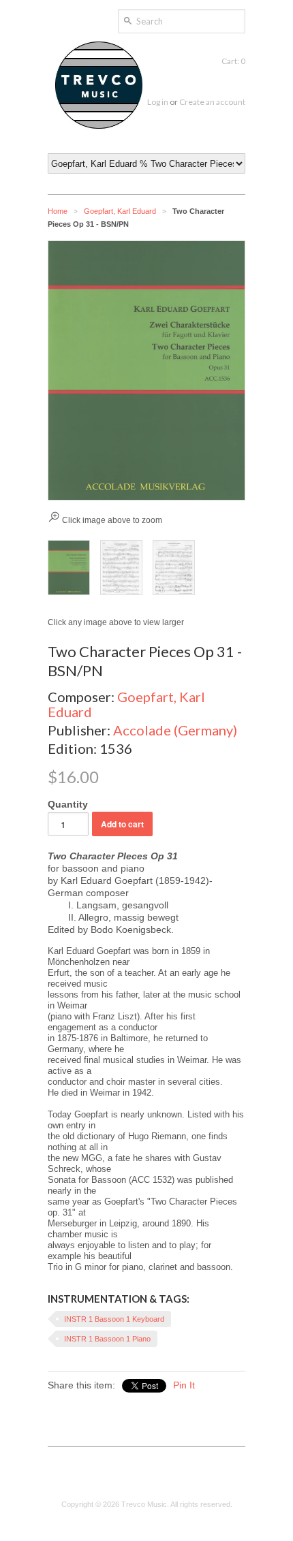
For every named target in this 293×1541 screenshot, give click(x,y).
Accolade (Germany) (175, 730)
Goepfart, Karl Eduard (120, 211)
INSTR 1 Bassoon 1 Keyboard (114, 1319)
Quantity (68, 804)
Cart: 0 (233, 61)
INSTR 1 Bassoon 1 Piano (107, 1339)
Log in (157, 102)
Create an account (212, 102)
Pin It (184, 1385)
